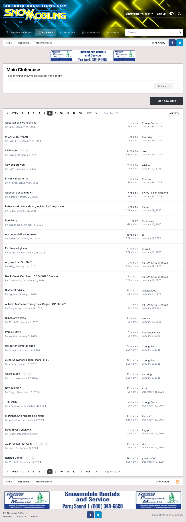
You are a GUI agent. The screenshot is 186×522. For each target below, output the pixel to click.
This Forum (166, 32)
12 (74, 113)
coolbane (14, 238)
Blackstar (147, 137)
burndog (147, 374)
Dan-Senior (15, 280)
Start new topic (166, 100)
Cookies (34, 516)
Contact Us (20, 516)
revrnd (12, 154)
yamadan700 (149, 290)
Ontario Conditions (20, 32)
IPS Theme (8, 513)
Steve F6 (147, 248)
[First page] (7, 113)
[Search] (180, 32)
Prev (15, 113)
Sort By (173, 113)
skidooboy (14, 420)
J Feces (13, 182)
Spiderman (148, 221)
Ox (143, 234)
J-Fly (11, 266)
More (113, 32)
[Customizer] (171, 13)
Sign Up (161, 13)
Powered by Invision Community (167, 514)
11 (68, 113)
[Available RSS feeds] (177, 481)
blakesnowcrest (151, 332)
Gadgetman (15, 308)
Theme (6, 516)
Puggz (12, 210)
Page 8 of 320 (111, 113)
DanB (11, 126)
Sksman (146, 179)
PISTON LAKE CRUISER (155, 193)
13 (80, 113)
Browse (46, 32)
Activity (68, 32)
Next (89, 113)
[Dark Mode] (179, 13)
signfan (13, 196)
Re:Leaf (146, 416)
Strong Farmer (150, 123)
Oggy (12, 168)
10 (61, 113)
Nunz (12, 448)
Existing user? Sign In (138, 13)
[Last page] (96, 113)
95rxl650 (14, 322)
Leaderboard (92, 32)
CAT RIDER (14, 140)
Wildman (146, 165)
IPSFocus (22, 513)
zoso (144, 151)
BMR (144, 388)
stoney (146, 318)
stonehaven (15, 224)
